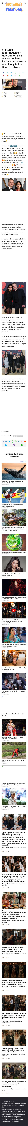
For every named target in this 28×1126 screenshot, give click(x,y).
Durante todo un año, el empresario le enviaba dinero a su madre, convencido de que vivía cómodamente (14, 1083)
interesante (6, 431)
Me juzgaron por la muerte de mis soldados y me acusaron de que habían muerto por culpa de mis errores (14, 982)
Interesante (7, 86)
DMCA (3, 1105)
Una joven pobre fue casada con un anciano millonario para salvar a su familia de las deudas (13, 1050)
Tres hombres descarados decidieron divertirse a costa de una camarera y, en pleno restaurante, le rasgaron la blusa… (14, 1016)
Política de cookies (19, 1103)
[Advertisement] (14, 32)
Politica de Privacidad (7, 1103)
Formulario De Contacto (12, 1105)
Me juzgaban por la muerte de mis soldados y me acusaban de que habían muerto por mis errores (12, 949)
